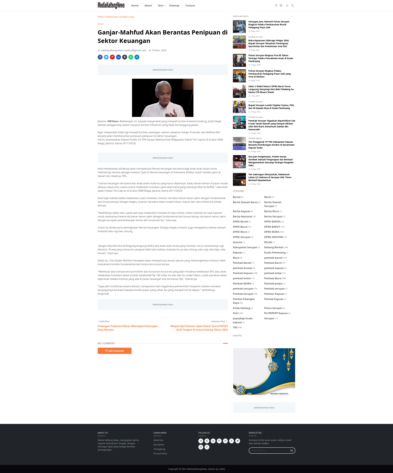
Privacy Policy (160, 453)
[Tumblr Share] (124, 57)
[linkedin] (213, 440)
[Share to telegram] (136, 57)
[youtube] (225, 440)
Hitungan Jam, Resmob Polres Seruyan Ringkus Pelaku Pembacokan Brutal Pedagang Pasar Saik (268, 24)
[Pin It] (112, 57)
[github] (206, 447)
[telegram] (200, 440)
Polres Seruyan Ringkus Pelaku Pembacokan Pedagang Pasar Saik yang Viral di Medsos (269, 73)
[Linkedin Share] (118, 57)
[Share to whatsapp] (130, 57)
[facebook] (276, 5)
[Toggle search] (292, 5)
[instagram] (280, 5)
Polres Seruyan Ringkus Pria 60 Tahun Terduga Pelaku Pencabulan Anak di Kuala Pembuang (270, 58)
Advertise (158, 440)
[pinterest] (219, 440)
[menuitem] (134, 5)
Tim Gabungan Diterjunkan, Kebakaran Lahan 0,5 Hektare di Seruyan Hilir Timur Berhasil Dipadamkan (270, 177)
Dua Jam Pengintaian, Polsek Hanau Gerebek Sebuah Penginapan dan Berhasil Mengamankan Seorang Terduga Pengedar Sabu (271, 161)
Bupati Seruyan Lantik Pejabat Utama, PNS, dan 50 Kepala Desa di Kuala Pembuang (271, 107)
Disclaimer (159, 444)
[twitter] (237, 440)
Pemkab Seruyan (255, 37)
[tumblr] (206, 440)
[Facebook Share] (100, 57)
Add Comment (116, 350)
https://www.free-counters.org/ (116, 16)
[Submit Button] (291, 450)
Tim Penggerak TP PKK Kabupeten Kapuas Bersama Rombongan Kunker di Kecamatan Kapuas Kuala (271, 144)
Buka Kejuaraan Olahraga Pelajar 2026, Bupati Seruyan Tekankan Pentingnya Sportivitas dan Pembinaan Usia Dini (268, 43)
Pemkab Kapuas (255, 138)
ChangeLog (159, 449)
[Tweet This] (106, 57)
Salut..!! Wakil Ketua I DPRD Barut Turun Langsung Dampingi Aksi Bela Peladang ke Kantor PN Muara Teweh (271, 89)
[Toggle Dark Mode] (287, 5)
